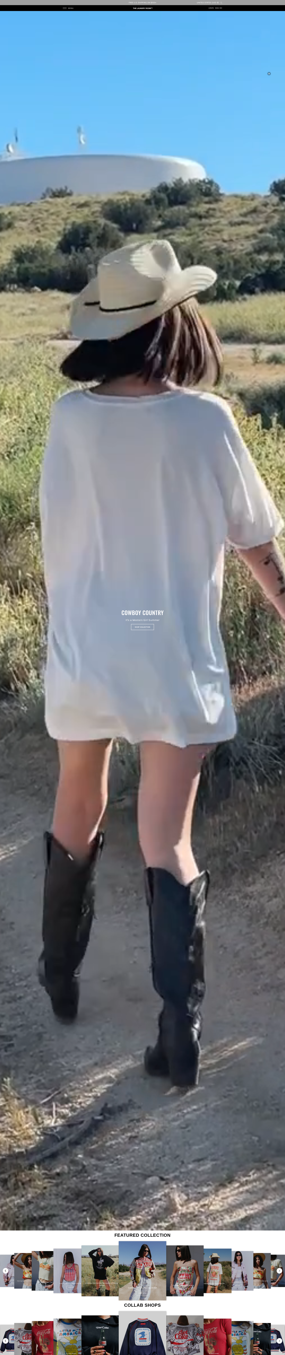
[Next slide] (279, 1271)
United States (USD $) (208, 2)
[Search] (221, 2)
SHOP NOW (13, 1282)
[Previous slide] (5, 1271)
